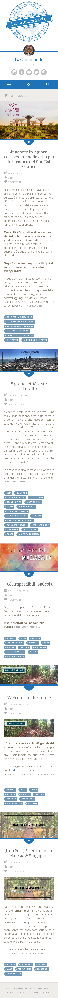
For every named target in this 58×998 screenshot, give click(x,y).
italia (10, 506)
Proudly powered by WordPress (27, 988)
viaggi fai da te (15, 656)
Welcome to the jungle (29, 697)
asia (9, 493)
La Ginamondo (29, 59)
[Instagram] (14, 72)
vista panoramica (29, 534)
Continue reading (32, 305)
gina (10, 177)
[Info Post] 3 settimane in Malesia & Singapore (29, 853)
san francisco (41, 525)
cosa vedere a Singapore (20, 321)
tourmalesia (14, 974)
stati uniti (30, 529)
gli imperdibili (15, 643)
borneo (36, 638)
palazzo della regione (20, 520)
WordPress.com (39, 992)
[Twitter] (36, 72)
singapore (12, 340)
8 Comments (15, 182)
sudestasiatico (15, 652)
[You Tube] (29, 72)
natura (24, 647)
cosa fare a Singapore (19, 317)
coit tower (37, 497)
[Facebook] (21, 72)
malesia (33, 643)
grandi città (14, 502)
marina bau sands (17, 516)
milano (37, 516)
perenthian (24, 969)
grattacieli (34, 502)
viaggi (33, 652)
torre (10, 534)
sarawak (11, 799)
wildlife (32, 803)
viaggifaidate (14, 803)
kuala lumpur (27, 506)
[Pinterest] (44, 72)
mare (46, 643)
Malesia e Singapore (18, 331)
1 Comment (14, 599)
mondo (11, 647)
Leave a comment (18, 404)
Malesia (18, 770)
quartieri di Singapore (20, 335)
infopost (26, 964)
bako (34, 790)
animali (11, 638)
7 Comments (15, 713)
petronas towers (17, 525)
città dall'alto (16, 497)
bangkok (22, 493)
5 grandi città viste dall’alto (29, 386)
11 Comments (16, 871)
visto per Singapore (35, 340)
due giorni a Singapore (20, 326)
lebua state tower (17, 511)
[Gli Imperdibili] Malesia (29, 584)
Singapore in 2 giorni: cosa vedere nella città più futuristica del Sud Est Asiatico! (29, 159)
